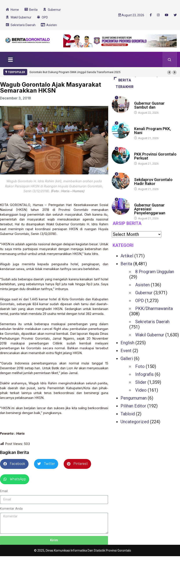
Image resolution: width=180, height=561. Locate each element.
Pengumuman (134, 398)
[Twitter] (175, 15)
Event (126, 350)
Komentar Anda (11, 509)
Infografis (144, 374)
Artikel (127, 255)
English (127, 342)
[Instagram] (158, 15)
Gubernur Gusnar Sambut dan (149, 105)
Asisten (142, 284)
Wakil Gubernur (149, 334)
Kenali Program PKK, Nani (152, 130)
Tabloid (128, 413)
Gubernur (144, 292)
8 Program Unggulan (154, 271)
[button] (169, 72)
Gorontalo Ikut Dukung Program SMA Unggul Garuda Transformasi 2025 (74, 72)
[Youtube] (166, 15)
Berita (138, 99)
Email (4, 491)
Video (141, 390)
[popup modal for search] (169, 59)
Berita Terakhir (125, 83)
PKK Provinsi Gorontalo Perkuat (155, 156)
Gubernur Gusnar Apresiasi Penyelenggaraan (149, 209)
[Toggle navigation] (10, 59)
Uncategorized (135, 421)
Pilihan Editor (133, 406)
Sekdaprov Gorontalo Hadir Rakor (153, 181)
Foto (140, 366)
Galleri (127, 358)
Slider (140, 382)
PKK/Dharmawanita (154, 308)
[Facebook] (151, 14)
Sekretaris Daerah (152, 321)
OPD (139, 300)
